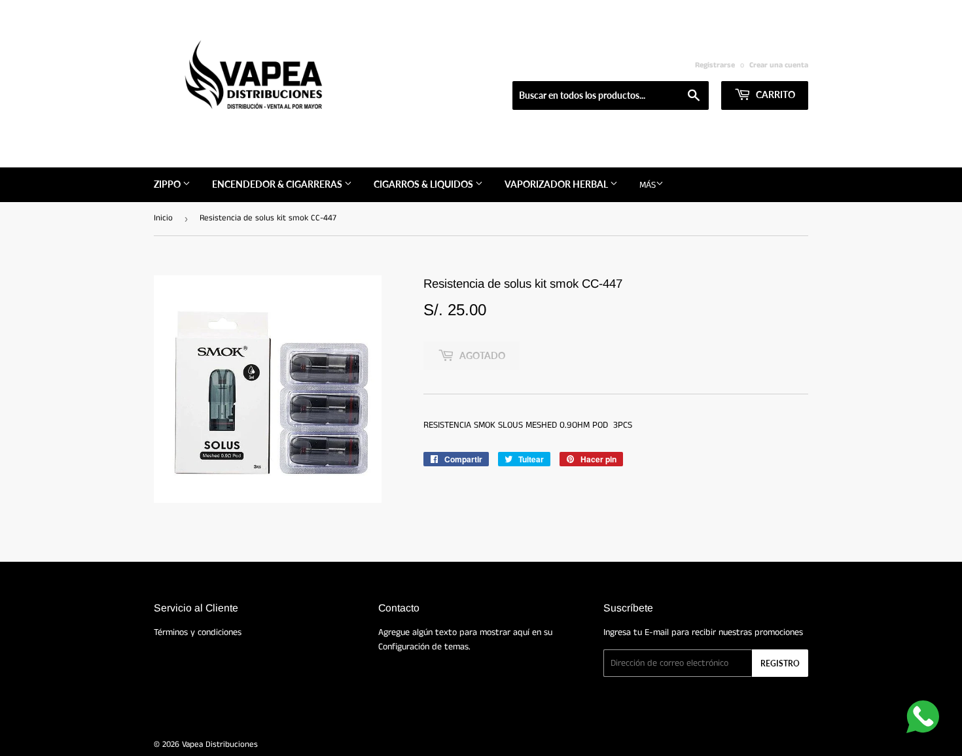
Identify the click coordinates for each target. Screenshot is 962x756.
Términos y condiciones (197, 632)
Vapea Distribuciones (220, 744)
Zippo (168, 184)
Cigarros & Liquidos (424, 184)
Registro (780, 663)
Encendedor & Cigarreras (278, 184)
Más (647, 185)
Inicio (163, 218)
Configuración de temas (423, 646)
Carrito (774, 94)
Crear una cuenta (778, 65)
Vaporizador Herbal (557, 184)
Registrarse (715, 65)
